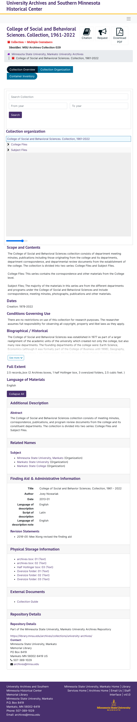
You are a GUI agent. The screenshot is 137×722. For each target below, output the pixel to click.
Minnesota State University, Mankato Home (91, 686)
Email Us (116, 690)
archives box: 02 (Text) (31, 563)
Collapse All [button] (16, 394)
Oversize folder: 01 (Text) (33, 571)
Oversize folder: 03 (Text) (33, 579)
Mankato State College (31, 466)
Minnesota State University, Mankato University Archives (47, 54)
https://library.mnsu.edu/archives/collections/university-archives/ (51, 636)
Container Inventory (22, 76)
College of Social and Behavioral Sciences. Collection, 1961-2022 (48, 139)
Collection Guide (27, 601)
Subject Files (19, 150)
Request (102, 38)
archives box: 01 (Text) (31, 559)
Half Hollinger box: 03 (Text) (35, 567)
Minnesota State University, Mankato (40, 458)
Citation (87, 38)
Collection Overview (22, 69)
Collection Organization (55, 69)
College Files (19, 144)
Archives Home (98, 690)
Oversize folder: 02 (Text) (33, 575)
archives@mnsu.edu (26, 664)
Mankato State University (33, 462)
